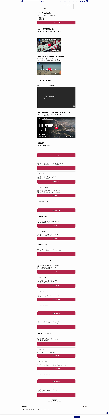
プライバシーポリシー (31, 409)
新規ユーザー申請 (82, 1)
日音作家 (42, 409)
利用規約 (27, 409)
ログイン (77, 1)
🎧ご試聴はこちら (56, 155)
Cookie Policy (43, 417)
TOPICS (60, 1)
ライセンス (23, 409)
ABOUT (73, 1)
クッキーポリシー (38, 409)
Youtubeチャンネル (46, 409)
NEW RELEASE (64, 1)
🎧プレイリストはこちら (56, 22)
